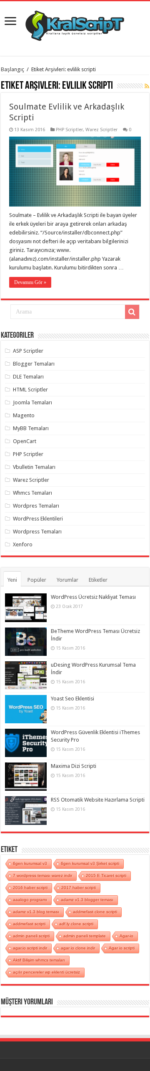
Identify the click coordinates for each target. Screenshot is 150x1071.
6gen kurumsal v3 (30, 863)
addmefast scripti (29, 924)
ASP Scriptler (28, 351)
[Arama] (132, 312)
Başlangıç (12, 69)
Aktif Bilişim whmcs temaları (39, 960)
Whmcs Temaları (32, 493)
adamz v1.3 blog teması (36, 911)
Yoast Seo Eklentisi (72, 698)
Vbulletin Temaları (34, 467)
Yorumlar (67, 580)
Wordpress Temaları (37, 531)
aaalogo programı (30, 899)
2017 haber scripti (78, 887)
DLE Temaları (28, 377)
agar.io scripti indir (30, 948)
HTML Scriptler (30, 389)
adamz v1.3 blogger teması (87, 899)
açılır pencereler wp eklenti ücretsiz (46, 972)
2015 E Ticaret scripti (106, 875)
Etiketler (98, 580)
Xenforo (22, 544)
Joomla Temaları (32, 402)
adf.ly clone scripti (76, 924)
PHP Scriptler (69, 129)
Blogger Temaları (34, 364)
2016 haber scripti (30, 887)
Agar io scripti (122, 948)
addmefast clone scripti (95, 911)
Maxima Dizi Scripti (73, 766)
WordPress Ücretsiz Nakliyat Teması (93, 597)
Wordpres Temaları (36, 506)
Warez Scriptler (101, 129)
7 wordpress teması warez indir (42, 875)
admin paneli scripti (31, 936)
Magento (24, 415)
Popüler (37, 580)
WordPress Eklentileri (38, 519)
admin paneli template (84, 936)
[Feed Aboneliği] (147, 86)
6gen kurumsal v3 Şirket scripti (90, 863)
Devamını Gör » (30, 282)
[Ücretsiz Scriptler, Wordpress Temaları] (75, 24)
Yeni (12, 580)
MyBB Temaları (31, 428)
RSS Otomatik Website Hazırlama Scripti (98, 800)
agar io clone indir (78, 948)
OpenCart (24, 441)
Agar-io (126, 936)
